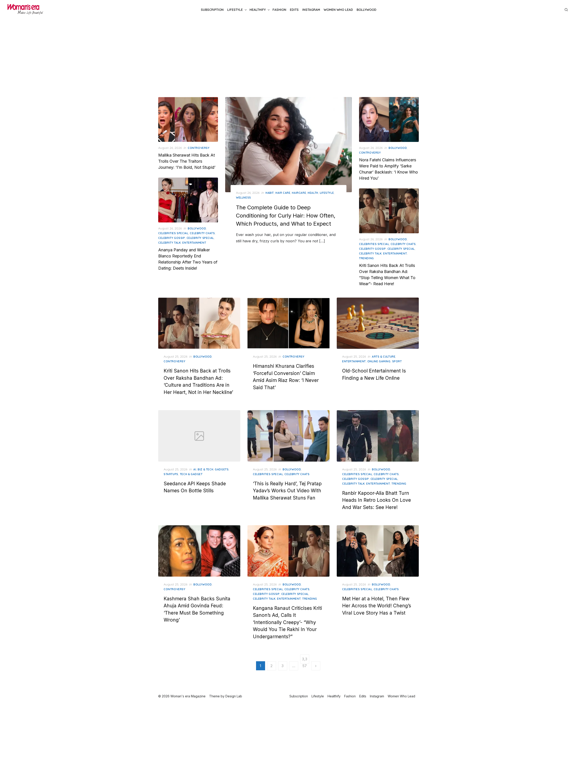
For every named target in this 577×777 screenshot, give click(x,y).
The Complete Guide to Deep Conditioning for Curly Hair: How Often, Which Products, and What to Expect (285, 215)
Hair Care (282, 192)
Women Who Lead (338, 10)
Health (313, 192)
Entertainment (194, 242)
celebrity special (200, 238)
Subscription (212, 10)
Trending (366, 258)
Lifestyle (235, 10)
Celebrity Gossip (171, 238)
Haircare (299, 192)
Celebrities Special (173, 233)
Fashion (279, 10)
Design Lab (233, 696)
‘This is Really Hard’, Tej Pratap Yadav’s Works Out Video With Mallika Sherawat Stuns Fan (287, 491)
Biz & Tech (205, 469)
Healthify (258, 10)
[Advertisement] (288, 58)
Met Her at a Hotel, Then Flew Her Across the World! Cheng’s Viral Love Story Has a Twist (376, 606)
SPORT (397, 361)
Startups (171, 474)
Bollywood (366, 10)
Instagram (311, 10)
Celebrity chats (202, 233)
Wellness (243, 197)
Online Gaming (379, 361)
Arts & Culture (383, 356)
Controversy (199, 148)
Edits (294, 10)
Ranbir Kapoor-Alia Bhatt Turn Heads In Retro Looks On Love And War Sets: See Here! (376, 500)
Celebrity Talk (169, 242)
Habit (270, 192)
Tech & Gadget (191, 474)
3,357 (304, 660)
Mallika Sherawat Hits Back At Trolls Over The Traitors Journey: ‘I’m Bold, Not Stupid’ (186, 161)
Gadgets (222, 469)
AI (194, 469)
